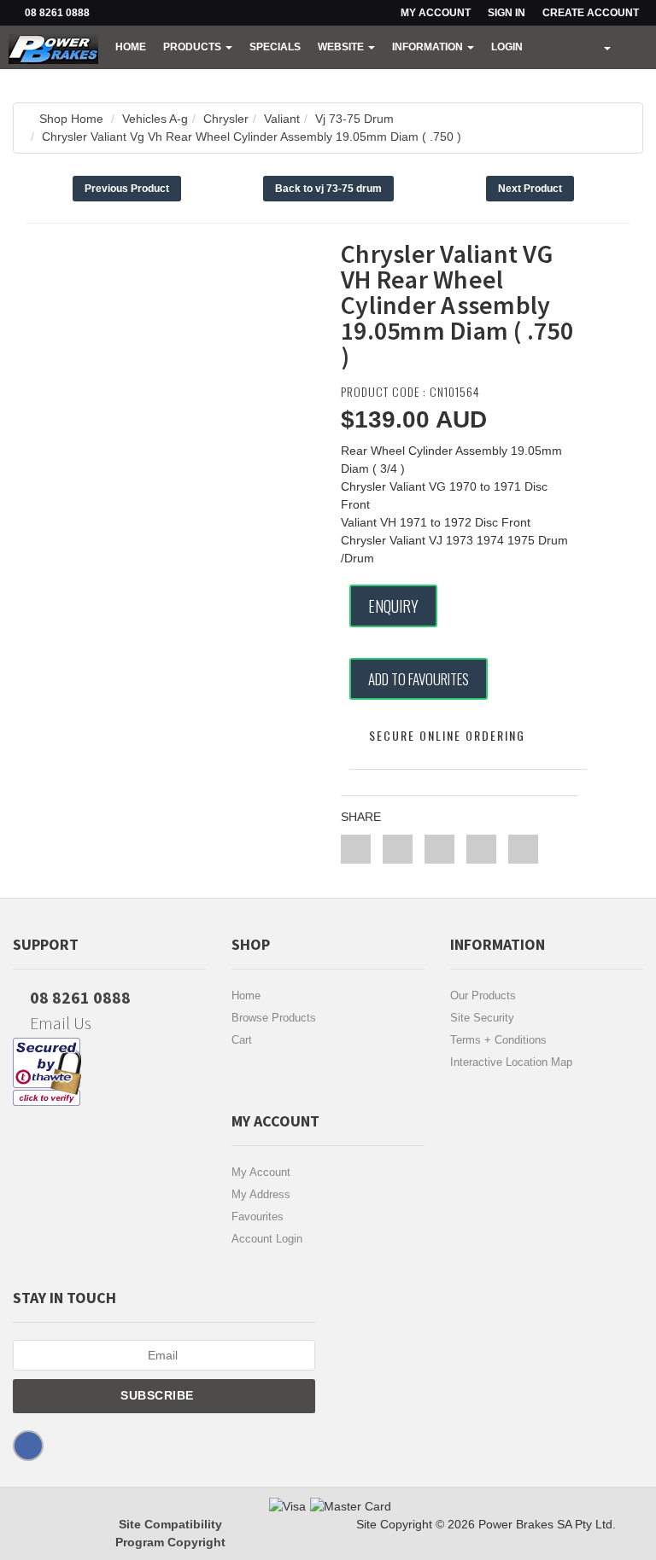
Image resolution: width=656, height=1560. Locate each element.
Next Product (530, 189)
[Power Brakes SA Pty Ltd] (53, 47)
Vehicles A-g (155, 118)
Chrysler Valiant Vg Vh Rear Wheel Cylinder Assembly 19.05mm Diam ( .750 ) (251, 136)
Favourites (257, 1216)
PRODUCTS (193, 47)
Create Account (590, 13)
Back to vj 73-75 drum (328, 189)
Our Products (483, 995)
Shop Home (71, 118)
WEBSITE (342, 47)
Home (130, 47)
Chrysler (226, 118)
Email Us (58, 1022)
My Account (260, 1172)
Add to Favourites (418, 679)
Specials (275, 47)
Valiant (282, 118)
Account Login (266, 1238)
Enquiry (393, 606)
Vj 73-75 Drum (354, 118)
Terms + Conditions (498, 1039)
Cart (241, 1039)
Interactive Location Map (511, 1062)
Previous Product (127, 189)
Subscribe (158, 1395)
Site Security (482, 1017)
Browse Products (273, 1017)
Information (429, 47)
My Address (260, 1194)
